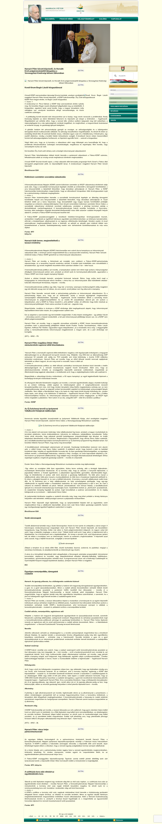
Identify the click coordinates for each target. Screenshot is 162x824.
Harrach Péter (55, 8)
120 (93, 816)
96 (54, 816)
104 (83, 816)
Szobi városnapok (33, 518)
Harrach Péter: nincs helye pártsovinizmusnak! (37, 731)
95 (50, 816)
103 (79, 816)
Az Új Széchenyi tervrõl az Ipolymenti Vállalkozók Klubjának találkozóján (41, 410)
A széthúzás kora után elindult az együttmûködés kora (39, 773)
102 (75, 816)
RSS (81, 820)
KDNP (41, 820)
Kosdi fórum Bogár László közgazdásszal (43, 88)
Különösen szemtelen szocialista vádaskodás (45, 177)
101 (70, 816)
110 (89, 816)
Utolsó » (102, 816)
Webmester (119, 820)
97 (57, 816)
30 (46, 816)
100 (66, 816)
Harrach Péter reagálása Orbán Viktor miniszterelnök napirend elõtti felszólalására (44, 344)
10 (39, 816)
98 (61, 816)
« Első (31, 816)
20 (42, 816)
